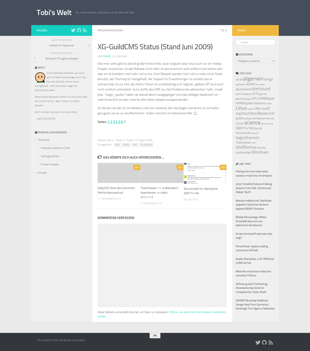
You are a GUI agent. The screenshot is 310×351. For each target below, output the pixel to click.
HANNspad (266, 98)
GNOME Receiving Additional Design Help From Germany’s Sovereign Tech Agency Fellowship (255, 304)
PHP (135, 145)
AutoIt (250, 84)
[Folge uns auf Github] (79, 30)
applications (240, 84)
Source (257, 128)
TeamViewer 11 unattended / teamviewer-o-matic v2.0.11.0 (160, 192)
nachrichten (246, 113)
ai (241, 79)
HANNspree (244, 103)
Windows (260, 152)
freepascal (247, 93)
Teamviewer (244, 142)
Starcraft (255, 133)
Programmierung (110, 30)
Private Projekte (50, 164)
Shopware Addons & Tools (55, 148)
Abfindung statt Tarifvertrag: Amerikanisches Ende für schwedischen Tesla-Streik (252, 288)
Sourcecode (243, 133)
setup (270, 124)
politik (240, 118)
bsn (256, 84)
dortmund (261, 88)
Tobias (107, 56)
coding (261, 84)
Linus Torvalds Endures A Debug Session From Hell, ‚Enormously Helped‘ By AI (254, 188)
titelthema (246, 147)
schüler (240, 123)
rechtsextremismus (263, 118)
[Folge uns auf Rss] (85, 30)
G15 (256, 94)
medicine (251, 109)
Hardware (259, 103)
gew (249, 99)
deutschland (243, 89)
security (264, 124)
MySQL (126, 145)
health (269, 103)
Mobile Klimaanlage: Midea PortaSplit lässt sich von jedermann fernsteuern (251, 221)
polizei (247, 118)
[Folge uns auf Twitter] (73, 30)
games (263, 93)
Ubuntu (261, 147)
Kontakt (42, 172)
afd (237, 79)
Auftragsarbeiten (50, 156)
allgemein (253, 79)
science (252, 123)
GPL (254, 98)
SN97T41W (244, 128)
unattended (243, 152)
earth (238, 93)
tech (254, 143)
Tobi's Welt (54, 12)
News (262, 113)
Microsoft (262, 108)
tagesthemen (248, 137)
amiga (268, 79)
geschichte (241, 98)
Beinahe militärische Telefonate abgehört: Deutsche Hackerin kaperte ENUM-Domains (254, 204)
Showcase (43, 139)
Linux (241, 108)
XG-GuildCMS (146, 145)
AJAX (117, 145)
